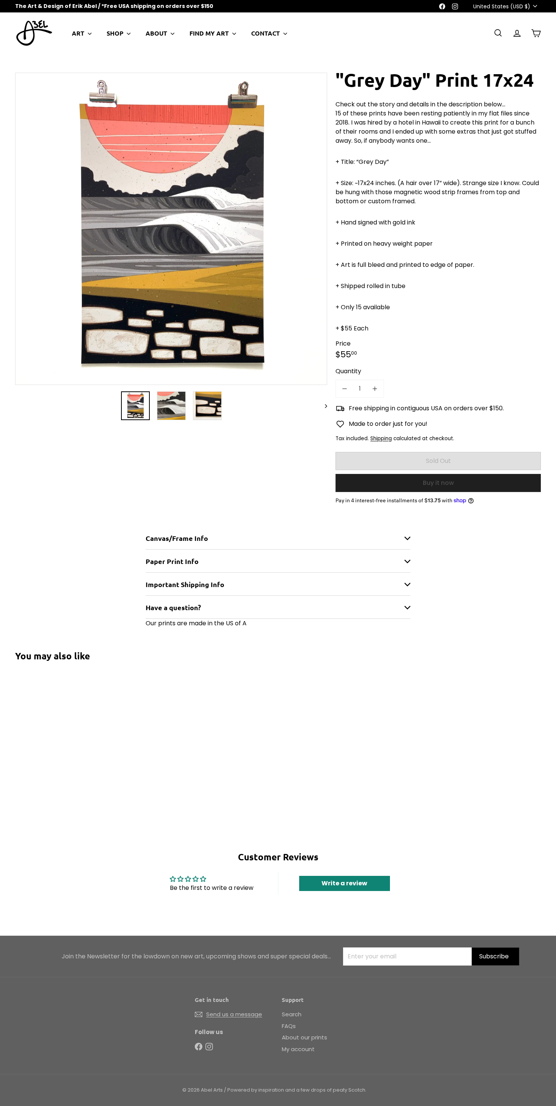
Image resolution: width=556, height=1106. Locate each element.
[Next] (322, 406)
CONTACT (266, 33)
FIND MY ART (209, 33)
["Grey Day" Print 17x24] (55, 734)
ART (79, 33)
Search (291, 1014)
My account (298, 1049)
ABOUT (157, 33)
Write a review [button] (344, 883)
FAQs (289, 1026)
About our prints (304, 1037)
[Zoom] (171, 229)
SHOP (116, 33)
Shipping (381, 438)
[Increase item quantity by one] (375, 389)
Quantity (348, 371)
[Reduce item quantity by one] (344, 389)
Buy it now (438, 482)
